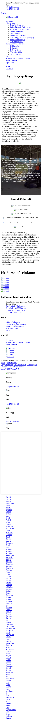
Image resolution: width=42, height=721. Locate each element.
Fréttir (8, 56)
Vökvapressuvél (20, 365)
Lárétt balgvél (32, 365)
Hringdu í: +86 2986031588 (16, 308)
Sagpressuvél (15, 33)
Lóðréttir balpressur (17, 25)
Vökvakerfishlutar (17, 52)
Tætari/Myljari (15, 54)
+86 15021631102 (12, 9)
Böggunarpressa (7, 365)
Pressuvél (4, 367)
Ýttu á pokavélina (16, 42)
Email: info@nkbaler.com (15, 306)
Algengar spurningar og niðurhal (18, 58)
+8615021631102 (12, 422)
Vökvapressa (10, 23)
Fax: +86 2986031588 (14, 312)
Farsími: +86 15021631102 (16, 310)
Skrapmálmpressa (16, 31)
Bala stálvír (14, 48)
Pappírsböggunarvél (16, 367)
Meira (8, 330)
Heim (8, 66)
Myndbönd (10, 63)
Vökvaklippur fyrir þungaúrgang (22, 38)
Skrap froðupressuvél (18, 35)
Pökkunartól (14, 46)
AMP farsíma (12, 363)
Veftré (3, 363)
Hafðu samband (11, 60)
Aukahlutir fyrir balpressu (15, 44)
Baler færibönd (15, 50)
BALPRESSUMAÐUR (10, 369)
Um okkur (9, 21)
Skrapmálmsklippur (17, 40)
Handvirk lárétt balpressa (19, 29)
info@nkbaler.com (12, 7)
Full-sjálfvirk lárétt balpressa (20, 27)
